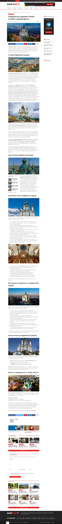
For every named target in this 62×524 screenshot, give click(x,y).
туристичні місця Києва (55, 518)
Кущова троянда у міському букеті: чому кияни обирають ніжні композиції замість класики (23, 503)
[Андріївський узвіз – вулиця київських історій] (9, 189)
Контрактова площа (29, 360)
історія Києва (26, 518)
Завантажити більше (23, 450)
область (35, 518)
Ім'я (10, 469)
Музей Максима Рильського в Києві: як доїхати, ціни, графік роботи (15, 182)
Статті (11, 12)
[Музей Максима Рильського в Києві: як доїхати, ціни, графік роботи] (9, 183)
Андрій (16, 419)
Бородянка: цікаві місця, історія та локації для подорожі (13, 492)
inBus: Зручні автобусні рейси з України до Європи (34, 492)
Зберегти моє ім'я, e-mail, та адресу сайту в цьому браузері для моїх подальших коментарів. (22, 474)
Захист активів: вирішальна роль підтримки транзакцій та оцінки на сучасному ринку (34, 503)
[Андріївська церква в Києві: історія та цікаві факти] (9, 186)
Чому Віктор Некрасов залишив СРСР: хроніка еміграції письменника (13, 446)
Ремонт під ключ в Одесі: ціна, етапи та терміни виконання (12, 503)
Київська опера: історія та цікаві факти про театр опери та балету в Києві (15, 179)
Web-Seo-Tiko (26, 522)
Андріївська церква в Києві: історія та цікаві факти (15, 186)
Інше (9, 501)
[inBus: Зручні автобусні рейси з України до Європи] (34, 486)
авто (39, 518)
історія (31, 518)
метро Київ (43, 518)
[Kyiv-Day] (14, 4)
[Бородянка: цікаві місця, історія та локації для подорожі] (13, 486)
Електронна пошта (22, 469)
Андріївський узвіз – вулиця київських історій (15, 189)
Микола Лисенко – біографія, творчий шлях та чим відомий (34, 446)
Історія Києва (14, 12)
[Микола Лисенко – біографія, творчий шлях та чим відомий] (34, 440)
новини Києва (20, 518)
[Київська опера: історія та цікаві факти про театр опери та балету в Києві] (9, 179)
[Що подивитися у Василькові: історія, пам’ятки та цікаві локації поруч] (24, 486)
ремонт (48, 518)
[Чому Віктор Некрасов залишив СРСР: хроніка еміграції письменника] (13, 440)
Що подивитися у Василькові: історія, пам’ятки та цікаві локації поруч (23, 492)
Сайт (30, 469)
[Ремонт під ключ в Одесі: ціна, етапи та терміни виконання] (13, 497)
